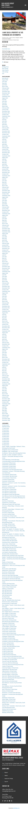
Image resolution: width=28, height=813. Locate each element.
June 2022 (4, 160)
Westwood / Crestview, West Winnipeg (11, 692)
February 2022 (5, 167)
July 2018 (4, 235)
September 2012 (6, 347)
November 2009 (6, 400)
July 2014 (4, 314)
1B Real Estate (5, 425)
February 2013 (5, 342)
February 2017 (5, 263)
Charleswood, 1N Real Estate (9, 468)
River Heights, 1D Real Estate (9, 615)
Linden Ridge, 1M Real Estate (9, 549)
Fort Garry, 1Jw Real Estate (8, 514)
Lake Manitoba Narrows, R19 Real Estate (12, 547)
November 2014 (6, 308)
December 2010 (6, 379)
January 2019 (5, 227)
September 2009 (6, 403)
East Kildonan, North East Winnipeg (10, 494)
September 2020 (6, 195)
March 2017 (5, 261)
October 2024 (5, 114)
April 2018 (4, 240)
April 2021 (4, 184)
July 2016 (4, 274)
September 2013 (6, 331)
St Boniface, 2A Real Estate (8, 638)
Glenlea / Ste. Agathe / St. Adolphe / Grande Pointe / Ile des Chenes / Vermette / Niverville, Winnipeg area (13, 530)
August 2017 (5, 253)
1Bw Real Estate (6, 426)
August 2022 (5, 157)
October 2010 (5, 382)
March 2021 (5, 185)
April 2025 (4, 104)
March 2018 (5, 241)
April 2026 (4, 84)
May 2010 (4, 390)
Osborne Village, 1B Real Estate (9, 585)
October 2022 (5, 154)
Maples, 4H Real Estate (7, 562)
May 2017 (4, 258)
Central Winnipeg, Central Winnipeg (10, 459)
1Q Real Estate (5, 435)
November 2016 (6, 268)
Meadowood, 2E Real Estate (8, 563)
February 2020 (5, 207)
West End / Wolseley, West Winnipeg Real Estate (13, 677)
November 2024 (6, 113)
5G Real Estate (5, 444)
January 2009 (5, 417)
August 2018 (5, 233)
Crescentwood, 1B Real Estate (9, 474)
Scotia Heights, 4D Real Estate (9, 626)
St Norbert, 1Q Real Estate (8, 648)
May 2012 (4, 354)
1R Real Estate (5, 436)
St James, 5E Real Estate (8, 643)
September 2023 (6, 136)
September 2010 (6, 384)
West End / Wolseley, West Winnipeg (10, 676)
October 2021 (5, 174)
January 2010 (5, 397)
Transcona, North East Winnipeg (10, 663)
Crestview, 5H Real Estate (8, 479)
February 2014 (5, 322)
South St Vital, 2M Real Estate (9, 633)
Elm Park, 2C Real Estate (8, 501)
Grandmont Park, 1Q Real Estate (10, 542)
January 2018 (5, 245)
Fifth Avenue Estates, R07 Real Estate (11, 504)
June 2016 (4, 276)
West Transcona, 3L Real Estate (9, 689)
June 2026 (4, 81)
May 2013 (4, 337)
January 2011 (5, 377)
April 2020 (4, 203)
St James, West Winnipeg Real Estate (11, 646)
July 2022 (4, 159)
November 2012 (6, 344)
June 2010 (4, 388)
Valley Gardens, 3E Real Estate (9, 671)
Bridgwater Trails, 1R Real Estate (10, 451)
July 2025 (4, 99)
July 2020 (4, 198)
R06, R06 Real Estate (7, 592)
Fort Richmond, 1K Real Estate (12, 40)
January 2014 (5, 324)
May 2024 (4, 123)
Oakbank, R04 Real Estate (8, 583)
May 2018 (4, 238)
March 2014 (5, 321)
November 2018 (6, 230)
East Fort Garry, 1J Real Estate (9, 489)
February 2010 (5, 395)
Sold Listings (5, 72)
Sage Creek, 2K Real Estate (8, 625)
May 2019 (4, 220)
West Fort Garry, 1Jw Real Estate (9, 681)
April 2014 (4, 319)
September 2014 (6, 311)
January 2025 (5, 109)
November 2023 (6, 132)
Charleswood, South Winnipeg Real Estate (12, 469)
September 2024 (6, 116)
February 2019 (5, 225)
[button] (2, 800)
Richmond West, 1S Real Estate (9, 603)
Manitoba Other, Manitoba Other (10, 554)
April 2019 (4, 222)
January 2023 (5, 149)
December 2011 (6, 359)
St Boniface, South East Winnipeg (10, 639)
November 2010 (6, 380)
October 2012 (5, 346)
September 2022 (6, 156)
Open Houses (5, 70)
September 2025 (6, 96)
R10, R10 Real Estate (7, 595)
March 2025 (5, 106)
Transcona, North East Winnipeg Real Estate (12, 664)
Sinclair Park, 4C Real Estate (9, 629)
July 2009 (4, 407)
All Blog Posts (5, 67)
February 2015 (5, 303)
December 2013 (6, 326)
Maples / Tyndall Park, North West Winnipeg (12, 557)
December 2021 (6, 170)
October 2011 (5, 362)
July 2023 (4, 139)
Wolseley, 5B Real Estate (8, 712)
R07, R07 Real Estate (7, 593)
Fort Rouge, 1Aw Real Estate (8, 525)
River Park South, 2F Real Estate (9, 616)
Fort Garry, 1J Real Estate (8, 512)
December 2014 (6, 306)
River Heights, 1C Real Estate (9, 613)
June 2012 (4, 352)
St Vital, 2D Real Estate (7, 651)
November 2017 (6, 248)
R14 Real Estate (6, 596)
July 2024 (4, 119)
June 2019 (4, 218)
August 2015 (5, 293)
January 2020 (5, 208)
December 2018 (6, 228)
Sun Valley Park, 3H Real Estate (9, 659)
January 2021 (5, 189)
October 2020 (5, 194)
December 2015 (6, 286)
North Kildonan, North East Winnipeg (11, 578)
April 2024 (4, 124)
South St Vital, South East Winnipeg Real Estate (13, 634)
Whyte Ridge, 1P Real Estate (8, 699)
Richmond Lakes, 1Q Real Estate (10, 601)
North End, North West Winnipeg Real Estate (13, 577)
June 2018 (4, 237)
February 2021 (5, 187)
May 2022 (4, 162)
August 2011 (5, 365)
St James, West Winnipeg (8, 644)
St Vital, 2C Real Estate (7, 649)
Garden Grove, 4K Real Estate (9, 527)
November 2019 (6, 210)
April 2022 (4, 164)
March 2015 (5, 301)
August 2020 (5, 197)
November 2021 (6, 172)
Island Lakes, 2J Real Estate (8, 544)
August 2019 (5, 215)
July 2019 (4, 217)
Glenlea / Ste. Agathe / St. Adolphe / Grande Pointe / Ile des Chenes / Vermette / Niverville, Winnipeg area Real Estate (13, 535)
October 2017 (5, 250)
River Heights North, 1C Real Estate (10, 611)
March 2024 (5, 126)
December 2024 (6, 111)
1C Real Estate (5, 428)
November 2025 (6, 93)
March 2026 (5, 86)
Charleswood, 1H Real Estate (9, 466)
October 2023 (5, 134)
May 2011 (4, 370)
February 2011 (5, 375)
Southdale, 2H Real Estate (8, 636)
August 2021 (5, 177)
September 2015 (6, 291)
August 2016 (5, 273)
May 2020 (4, 202)
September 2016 (6, 271)
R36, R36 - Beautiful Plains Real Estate (11, 600)
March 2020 (5, 205)
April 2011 (4, 372)
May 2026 (4, 83)
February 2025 (5, 108)
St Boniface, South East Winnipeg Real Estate (13, 641)
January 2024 (5, 129)
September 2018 (6, 232)
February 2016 (5, 283)
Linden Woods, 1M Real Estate (9, 550)
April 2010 (4, 392)
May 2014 (4, 317)
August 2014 (5, 313)
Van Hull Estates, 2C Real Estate (9, 672)
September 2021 (6, 175)
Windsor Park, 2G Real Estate (9, 709)
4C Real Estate (5, 443)
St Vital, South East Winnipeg (9, 654)
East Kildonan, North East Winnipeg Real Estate (13, 496)
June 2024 (4, 121)
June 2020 (4, 200)
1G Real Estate (5, 431)
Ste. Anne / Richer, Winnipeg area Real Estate (13, 658)
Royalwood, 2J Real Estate (8, 623)
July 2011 (4, 367)
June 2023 (4, 141)
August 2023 (5, 137)
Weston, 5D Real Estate (7, 691)
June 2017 (4, 256)
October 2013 (5, 329)
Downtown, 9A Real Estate (8, 481)
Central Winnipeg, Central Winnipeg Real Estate (13, 461)
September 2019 (6, 213)
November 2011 (6, 360)
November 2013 (6, 327)
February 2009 (5, 415)
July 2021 (4, 179)
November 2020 (6, 192)
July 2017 (4, 255)
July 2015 (4, 294)
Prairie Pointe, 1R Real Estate (9, 587)
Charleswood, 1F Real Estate (9, 463)
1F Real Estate (5, 430)
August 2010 (5, 385)
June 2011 (4, 369)
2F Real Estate (5, 438)
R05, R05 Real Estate (7, 590)
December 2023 (6, 131)
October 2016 (5, 270)
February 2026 (5, 88)
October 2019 (5, 212)
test (3, 73)
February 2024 (5, 127)
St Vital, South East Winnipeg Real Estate (12, 656)
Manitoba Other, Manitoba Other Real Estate (13, 555)
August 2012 (5, 349)
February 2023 (5, 147)
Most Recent (5, 78)
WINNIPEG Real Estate (7, 711)
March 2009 (5, 413)
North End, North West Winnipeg (10, 575)
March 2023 (5, 146)
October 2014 (5, 309)
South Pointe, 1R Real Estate (9, 631)
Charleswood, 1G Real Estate (9, 464)
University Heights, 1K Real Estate (10, 668)
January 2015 (5, 304)
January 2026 (5, 89)
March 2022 (5, 165)
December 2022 (6, 151)
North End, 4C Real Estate (8, 573)
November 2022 (6, 152)
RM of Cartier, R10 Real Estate (9, 620)
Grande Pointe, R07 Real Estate (9, 540)
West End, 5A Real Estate (8, 679)
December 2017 (6, 246)
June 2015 (4, 296)
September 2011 (6, 364)
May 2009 (4, 410)
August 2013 (5, 332)
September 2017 (6, 251)
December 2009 (6, 398)
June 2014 (4, 316)
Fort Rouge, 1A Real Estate (8, 524)
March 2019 (5, 223)
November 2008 (6, 420)
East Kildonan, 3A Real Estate (9, 491)
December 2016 (6, 266)
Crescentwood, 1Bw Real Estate (9, 476)
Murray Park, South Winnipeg (9, 568)
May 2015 (4, 298)
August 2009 (5, 405)
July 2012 (4, 351)
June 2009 (4, 408)
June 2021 (4, 180)
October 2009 (5, 402)
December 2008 (6, 418)
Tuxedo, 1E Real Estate (7, 666)
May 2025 (4, 103)
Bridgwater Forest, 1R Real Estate (10, 449)
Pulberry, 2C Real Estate (8, 588)
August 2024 (5, 118)
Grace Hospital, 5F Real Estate (9, 539)
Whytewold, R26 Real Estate (8, 701)
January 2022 (5, 169)
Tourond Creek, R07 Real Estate (9, 661)
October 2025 (5, 94)
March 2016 (5, 281)
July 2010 (4, 387)
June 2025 (4, 101)
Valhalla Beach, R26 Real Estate (9, 669)
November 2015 (6, 288)
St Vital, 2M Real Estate (7, 653)
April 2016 (4, 279)
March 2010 (5, 393)
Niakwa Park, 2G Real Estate (9, 570)
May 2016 (4, 278)
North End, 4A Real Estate (8, 572)
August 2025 (5, 98)
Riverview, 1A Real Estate (8, 618)
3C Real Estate (5, 439)
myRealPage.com (16, 808)
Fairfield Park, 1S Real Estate (9, 502)
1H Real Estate (5, 433)
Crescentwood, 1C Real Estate (9, 478)
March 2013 (5, 341)
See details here (6, 49)
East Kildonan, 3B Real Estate (9, 492)
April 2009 (4, 412)
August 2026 (5, 80)
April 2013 (4, 339)
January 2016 (5, 284)
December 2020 (6, 190)
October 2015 (5, 289)
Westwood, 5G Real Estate (8, 697)
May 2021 (4, 182)
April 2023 (4, 144)
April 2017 (4, 260)
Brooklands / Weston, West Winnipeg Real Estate (14, 453)
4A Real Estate (5, 441)
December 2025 (6, 91)
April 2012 (4, 355)
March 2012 (5, 357)
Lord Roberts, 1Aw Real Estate (9, 552)
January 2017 (5, 265)
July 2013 (4, 334)
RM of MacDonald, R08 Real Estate (10, 621)
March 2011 (5, 374)
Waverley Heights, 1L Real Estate (10, 674)
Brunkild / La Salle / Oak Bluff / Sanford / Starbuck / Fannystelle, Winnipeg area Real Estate (12, 456)
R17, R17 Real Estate (7, 598)
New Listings (5, 68)
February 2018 (5, 243)
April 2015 (4, 299)
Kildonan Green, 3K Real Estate (9, 545)
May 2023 (4, 142)
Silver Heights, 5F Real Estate (9, 628)
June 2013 (4, 336)
